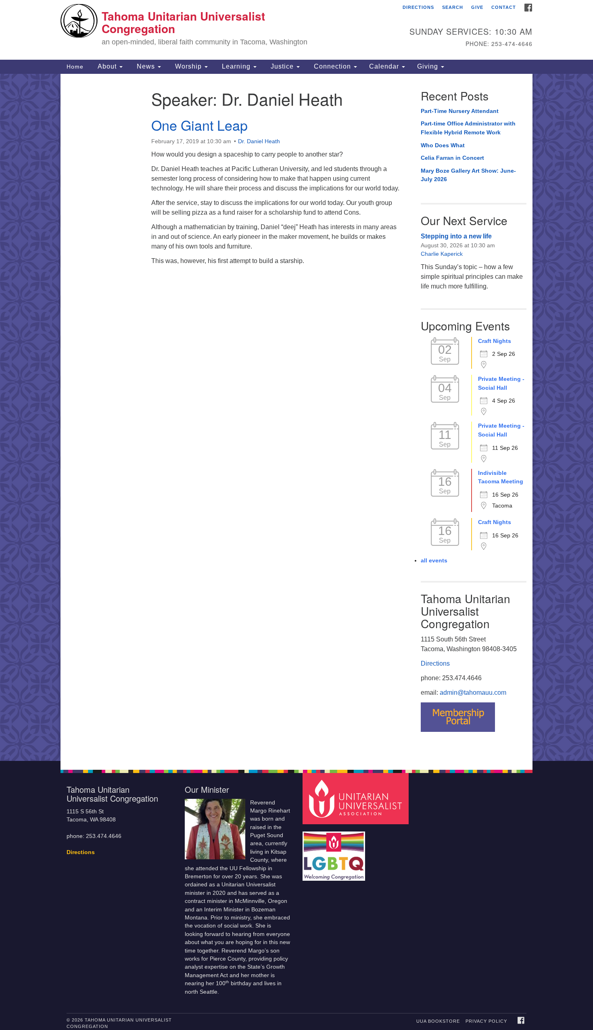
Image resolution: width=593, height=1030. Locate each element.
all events (434, 560)
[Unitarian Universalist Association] (357, 798)
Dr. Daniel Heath (259, 141)
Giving (428, 66)
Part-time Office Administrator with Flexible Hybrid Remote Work (468, 128)
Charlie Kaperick (442, 254)
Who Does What (443, 145)
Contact (503, 7)
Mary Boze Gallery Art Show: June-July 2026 (468, 175)
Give (477, 7)
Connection (332, 66)
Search (452, 7)
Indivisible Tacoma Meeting (500, 477)
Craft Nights (494, 341)
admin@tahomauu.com (473, 692)
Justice (282, 66)
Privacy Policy (486, 1021)
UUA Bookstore (438, 1021)
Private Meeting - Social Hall (501, 383)
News (146, 66)
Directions (418, 7)
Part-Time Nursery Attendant (460, 111)
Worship (188, 66)
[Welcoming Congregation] (335, 852)
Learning (236, 66)
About (107, 66)
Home (75, 66)
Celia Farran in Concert (452, 158)
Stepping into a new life (456, 236)
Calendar (385, 66)
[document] (296, 417)
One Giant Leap (199, 125)
